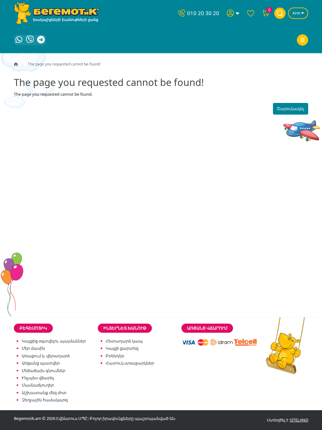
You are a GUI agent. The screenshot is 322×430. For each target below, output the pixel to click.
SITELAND (299, 420)
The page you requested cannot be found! (64, 64)
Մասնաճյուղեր (38, 385)
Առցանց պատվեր (41, 363)
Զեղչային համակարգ (45, 400)
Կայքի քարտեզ (122, 348)
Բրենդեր (115, 356)
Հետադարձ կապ (124, 341)
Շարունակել (290, 108)
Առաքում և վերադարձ (46, 356)
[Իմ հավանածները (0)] (250, 13)
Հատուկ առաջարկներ (130, 363)
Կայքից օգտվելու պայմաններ (54, 341)
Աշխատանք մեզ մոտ (44, 392)
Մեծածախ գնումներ (43, 370)
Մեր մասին (33, 348)
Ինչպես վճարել (38, 378)
